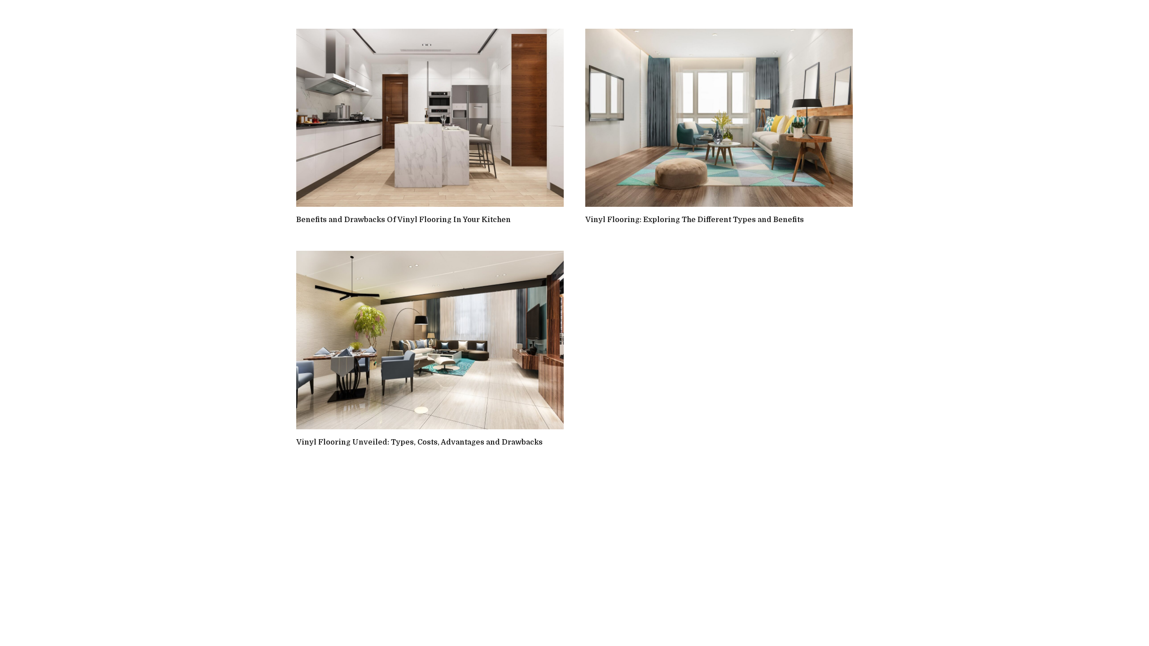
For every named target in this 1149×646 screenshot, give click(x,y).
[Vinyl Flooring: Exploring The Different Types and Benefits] (719, 118)
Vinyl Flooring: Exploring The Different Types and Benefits (694, 220)
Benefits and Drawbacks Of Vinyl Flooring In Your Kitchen (403, 220)
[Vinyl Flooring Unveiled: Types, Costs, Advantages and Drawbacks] (430, 340)
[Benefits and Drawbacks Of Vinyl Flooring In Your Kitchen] (430, 118)
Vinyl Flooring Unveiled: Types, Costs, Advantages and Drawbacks (419, 442)
